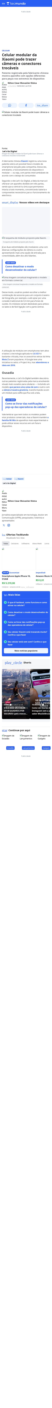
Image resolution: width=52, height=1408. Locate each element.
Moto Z (5, 359)
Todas (5, 543)
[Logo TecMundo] (16, 3)
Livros (47, 543)
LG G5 (36, 353)
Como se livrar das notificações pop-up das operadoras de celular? (26, 405)
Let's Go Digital (10, 151)
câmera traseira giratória (16, 390)
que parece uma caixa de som (23, 387)
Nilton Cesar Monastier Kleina (22, 83)
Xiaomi (24, 161)
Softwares (26, 543)
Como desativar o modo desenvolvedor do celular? (21, 268)
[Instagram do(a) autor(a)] (9, 525)
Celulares (15, 543)
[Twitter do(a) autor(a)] (4, 525)
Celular (6, 50)
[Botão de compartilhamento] (9, 105)
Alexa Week (37, 543)
